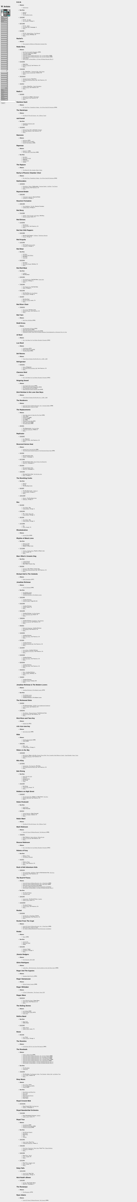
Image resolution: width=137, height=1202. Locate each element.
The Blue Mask (26, 350)
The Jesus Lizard (27, 158)
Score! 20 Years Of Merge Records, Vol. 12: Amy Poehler (36, 56)
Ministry (24, 12)
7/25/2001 (22, 834)
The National (37, 33)
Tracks (2, 95)
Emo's (24, 527)
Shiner (26, 513)
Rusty (24, 936)
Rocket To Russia (27, 141)
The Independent (27, 917)
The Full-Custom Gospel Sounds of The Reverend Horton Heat (37, 450)
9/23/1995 (22, 290)
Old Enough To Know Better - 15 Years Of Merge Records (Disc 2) (38, 1061)
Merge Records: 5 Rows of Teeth (30, 407)
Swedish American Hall (28, 644)
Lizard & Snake (26, 601)
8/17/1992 (22, 459)
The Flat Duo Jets (38, 474)
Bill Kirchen (25, 755)
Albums (3, 97)
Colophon (3, 99)
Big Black (25, 157)
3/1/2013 (22, 84)
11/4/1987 (22, 17)
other (6, 88)
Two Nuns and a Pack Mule (29, 152)
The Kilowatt (26, 873)
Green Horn (41, 279)
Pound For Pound (27, 1127)
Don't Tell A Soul (26, 422)
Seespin (30, 197)
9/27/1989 (22, 23)
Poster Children (26, 778)
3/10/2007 (22, 436)
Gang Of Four (26, 96)
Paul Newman (26, 544)
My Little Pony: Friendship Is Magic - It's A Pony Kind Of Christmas (38, 107)
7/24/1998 (22, 1113)
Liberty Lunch (26, 900)
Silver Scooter (30, 215)
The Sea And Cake (27, 796)
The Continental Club (27, 614)
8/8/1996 (22, 1034)
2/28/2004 (22, 870)
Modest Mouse (30, 33)
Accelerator (25, 1125)
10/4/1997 (22, 896)
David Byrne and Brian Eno (29, 1092)
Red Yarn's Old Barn (27, 320)
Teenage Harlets (43, 186)
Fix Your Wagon (33, 293)
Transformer (25, 348)
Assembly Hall (26, 27)
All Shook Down (26, 423)
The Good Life (32, 766)
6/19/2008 (22, 655)
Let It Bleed (25, 1011)
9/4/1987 (22, 488)
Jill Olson (25, 254)
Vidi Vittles (36, 215)
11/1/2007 (22, 647)
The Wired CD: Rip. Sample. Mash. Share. (32, 170)
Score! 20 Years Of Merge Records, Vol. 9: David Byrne (35, 1060)
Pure (59, 1074)
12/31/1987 (22, 495)
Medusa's (25, 499)
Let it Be (25, 418)
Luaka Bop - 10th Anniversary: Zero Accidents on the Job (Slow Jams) (39, 968)
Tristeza (25, 551)
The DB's (29, 19)
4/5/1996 (22, 517)
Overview (3, 19)
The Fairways (41, 620)
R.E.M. (24, 484)
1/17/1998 (22, 523)
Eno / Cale (25, 1093)
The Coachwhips (26, 872)
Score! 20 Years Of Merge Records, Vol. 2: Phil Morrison (36, 1058)
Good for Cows (26, 562)
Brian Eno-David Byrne (28, 1095)
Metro (24, 288)
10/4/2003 (22, 184)
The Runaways (26, 1192)
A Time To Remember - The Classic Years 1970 (34, 992)
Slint (24, 1135)
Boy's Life (31, 513)
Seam (24, 781)
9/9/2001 (22, 625)
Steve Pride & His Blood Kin (40, 461)
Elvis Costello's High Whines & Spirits (55, 755)
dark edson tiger (26, 731)
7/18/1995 (22, 284)
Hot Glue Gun (35, 1106)
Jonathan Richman (27, 696)
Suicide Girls (26, 915)
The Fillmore (26, 98)
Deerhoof (25, 568)
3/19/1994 (22, 471)
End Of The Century (27, 142)
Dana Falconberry (37, 86)
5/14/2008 (22, 61)
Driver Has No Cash (27, 776)
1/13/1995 (22, 242)
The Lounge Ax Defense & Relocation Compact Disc (35, 44)
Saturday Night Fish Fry (28, 976)
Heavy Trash (75, 755)
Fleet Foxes (25, 807)
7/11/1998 (22, 213)
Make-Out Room (26, 636)
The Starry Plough (27, 264)
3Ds (24, 71)
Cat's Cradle (25, 1075)
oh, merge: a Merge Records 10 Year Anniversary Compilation (37, 886)
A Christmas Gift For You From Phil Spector (33, 1046)
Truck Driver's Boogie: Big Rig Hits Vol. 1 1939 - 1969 (35, 359)
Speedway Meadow (27, 756)
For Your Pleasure (27, 1086)
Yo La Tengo (26, 650)
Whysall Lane (41, 837)
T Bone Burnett (26, 561)
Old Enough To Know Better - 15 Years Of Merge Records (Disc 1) (38, 888)
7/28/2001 (22, 618)
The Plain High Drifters (28, 255)
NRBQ (28, 26)
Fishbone (36, 235)
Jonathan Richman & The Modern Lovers (32, 595)
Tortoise (24, 1137)
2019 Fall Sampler (27, 329)
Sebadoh (25, 949)
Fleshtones (25, 186)
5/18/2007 (22, 794)
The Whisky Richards (28, 857)
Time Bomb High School (28, 385)
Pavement (30, 1148)
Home (2, 17)
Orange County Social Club (29, 72)
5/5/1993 (22, 465)
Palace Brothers (48, 1148)
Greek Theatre (26, 34)
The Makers (25, 713)
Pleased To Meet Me (27, 421)
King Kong (25, 1133)
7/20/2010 (22, 307)
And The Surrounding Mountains (30, 52)
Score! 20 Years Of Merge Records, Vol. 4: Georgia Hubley (36, 405)
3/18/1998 (22, 1153)
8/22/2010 (22, 998)
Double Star (25, 723)
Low (24, 1037)
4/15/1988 (22, 233)
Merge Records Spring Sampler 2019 (31, 331)
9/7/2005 (22, 640)
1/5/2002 (22, 703)
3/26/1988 (22, 204)
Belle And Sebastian (27, 628)
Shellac (24, 162)
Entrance (40, 129)
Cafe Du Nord (26, 87)
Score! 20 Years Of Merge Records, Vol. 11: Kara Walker (36, 55)
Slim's (24, 863)
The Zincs (45, 796)
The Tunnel (25, 309)
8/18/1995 (22, 511)
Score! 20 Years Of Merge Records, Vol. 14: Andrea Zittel (36, 1057)
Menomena (36, 96)
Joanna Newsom (26, 813)
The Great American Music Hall (30, 80)
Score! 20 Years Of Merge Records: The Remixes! (34, 832)
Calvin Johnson (33, 837)
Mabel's (24, 457)
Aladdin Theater (26, 680)
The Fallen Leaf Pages (28, 53)
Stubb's (24, 607)
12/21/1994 (22, 1171)
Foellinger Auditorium (27, 429)
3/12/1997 (22, 783)
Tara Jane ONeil (26, 943)
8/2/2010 (22, 811)
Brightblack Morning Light (28, 123)
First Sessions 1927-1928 (29, 959)
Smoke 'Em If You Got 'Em (29, 449)
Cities (2, 93)
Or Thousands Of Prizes (28, 328)
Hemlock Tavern (26, 311)
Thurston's (25, 280)
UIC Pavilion (26, 21)
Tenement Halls (35, 71)
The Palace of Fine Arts (28, 651)
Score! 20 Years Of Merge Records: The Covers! (34, 1200)
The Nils (32, 206)
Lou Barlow (55, 1074)
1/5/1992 (22, 453)
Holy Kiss (52, 872)
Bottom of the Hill (27, 65)
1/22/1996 (22, 597)
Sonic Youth (25, 1142)
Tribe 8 (30, 1155)
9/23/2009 (22, 662)
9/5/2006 (22, 566)
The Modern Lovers (27, 592)
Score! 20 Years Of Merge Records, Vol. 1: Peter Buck (35, 883)
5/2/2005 (22, 94)
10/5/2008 (22, 753)
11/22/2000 (22, 902)
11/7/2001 (22, 763)
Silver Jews (36, 1148)
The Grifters (25, 507)
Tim (24, 420)
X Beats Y (35, 491)
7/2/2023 (22, 677)
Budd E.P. (25, 151)
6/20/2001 (22, 364)
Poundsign (34, 620)
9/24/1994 (22, 946)
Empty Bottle (26, 294)
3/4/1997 (22, 296)
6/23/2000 (22, 260)
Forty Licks (25, 1013)
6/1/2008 (22, 31)
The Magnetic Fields (34, 1074)
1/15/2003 (22, 633)
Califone (25, 86)
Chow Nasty (32, 915)
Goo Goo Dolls (35, 428)
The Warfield (26, 629)
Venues (2, 91)
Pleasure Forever (33, 713)
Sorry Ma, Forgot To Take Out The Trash (32, 415)
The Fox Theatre (26, 814)
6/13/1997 (22, 1025)
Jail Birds (49, 186)
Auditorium (25, 54)
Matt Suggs (41, 71)
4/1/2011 (22, 859)
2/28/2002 (22, 710)
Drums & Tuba (26, 543)
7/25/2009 (22, 69)
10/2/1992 (22, 1139)
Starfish (24, 215)
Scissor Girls (32, 245)
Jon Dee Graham (36, 613)
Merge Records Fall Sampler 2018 (30, 885)
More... (24, 28)
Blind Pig (25, 463)
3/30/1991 (22, 743)
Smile (24, 741)
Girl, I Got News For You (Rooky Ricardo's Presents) (35, 340)
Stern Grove (25, 1001)
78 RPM (35, 705)
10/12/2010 (22, 76)
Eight (24, 58)
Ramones (25, 140)
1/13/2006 (22, 222)
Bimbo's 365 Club (27, 798)
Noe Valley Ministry (27, 131)
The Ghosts (55, 186)
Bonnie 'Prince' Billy (27, 129)
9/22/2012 (22, 669)
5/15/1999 (22, 603)
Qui (23, 439)
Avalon (24, 1087)
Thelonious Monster (42, 235)
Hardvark (25, 777)
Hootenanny (25, 417)
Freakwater (25, 197)
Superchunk (25, 766)
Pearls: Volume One (27, 1054)
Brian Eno (25, 1094)
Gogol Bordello (68, 755)
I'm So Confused (26, 587)
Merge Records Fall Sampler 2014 (30, 387)
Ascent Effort (26, 535)
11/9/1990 (22, 1180)
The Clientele (43, 1074)
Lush (27, 746)
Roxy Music (25, 1084)
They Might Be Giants (28, 1000)
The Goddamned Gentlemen (43, 705)
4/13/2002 (22, 127)
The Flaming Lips (27, 279)
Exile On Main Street (27, 1012)
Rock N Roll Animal (27, 349)
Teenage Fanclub (27, 79)
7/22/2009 (22, 1071)
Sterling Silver (30, 551)
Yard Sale (25, 257)
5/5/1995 (22, 505)
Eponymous (25, 7)
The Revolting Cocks (27, 15)
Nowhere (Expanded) (27, 739)
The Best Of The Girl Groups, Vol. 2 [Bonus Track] (34, 115)
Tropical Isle (25, 787)
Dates (2, 90)
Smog (24, 367)
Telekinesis (25, 1069)
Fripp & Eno (25, 1096)
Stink (24, 416)
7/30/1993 (22, 1145)
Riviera (24, 236)
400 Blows (33, 872)
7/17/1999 (22, 548)
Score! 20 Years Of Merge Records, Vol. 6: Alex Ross (35, 884)
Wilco (24, 672)
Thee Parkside (26, 187)
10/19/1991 (22, 1103)
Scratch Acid (26, 160)
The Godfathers (26, 206)
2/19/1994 (22, 277)
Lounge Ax (25, 198)
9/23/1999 (22, 611)
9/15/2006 (22, 913)
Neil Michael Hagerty (27, 1132)
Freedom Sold (31, 1163)
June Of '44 (25, 942)
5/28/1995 (22, 194)
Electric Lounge (26, 216)
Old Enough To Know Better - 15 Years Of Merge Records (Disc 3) (38, 59)
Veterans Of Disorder (27, 1126)
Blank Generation (27, 579)
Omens (30, 186)
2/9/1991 (22, 426)
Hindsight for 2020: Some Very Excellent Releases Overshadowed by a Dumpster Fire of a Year (45, 332)
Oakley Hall (49, 1074)
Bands (2, 21)
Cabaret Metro (26, 207)
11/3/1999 (22, 1160)
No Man (24, 1182)
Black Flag (25, 1021)
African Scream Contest (28, 984)
